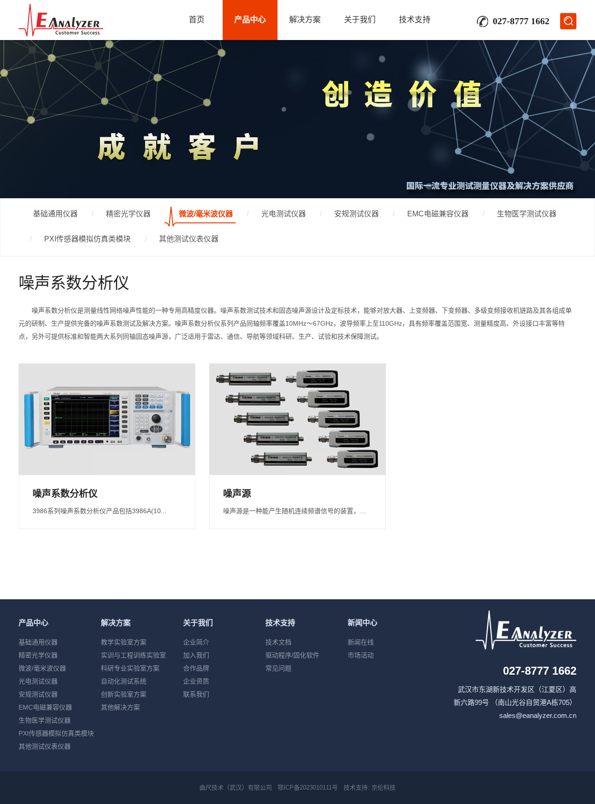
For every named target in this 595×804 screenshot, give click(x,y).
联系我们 (196, 694)
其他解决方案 (120, 707)
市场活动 (361, 655)
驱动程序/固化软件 (292, 655)
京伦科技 (383, 787)
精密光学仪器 (128, 214)
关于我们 (360, 19)
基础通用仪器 (55, 214)
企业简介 (196, 642)
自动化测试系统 (123, 681)
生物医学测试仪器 (526, 214)
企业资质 (196, 681)
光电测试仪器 (283, 214)
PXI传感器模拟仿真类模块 (87, 239)
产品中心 (250, 19)
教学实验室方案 (123, 642)
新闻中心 (362, 623)
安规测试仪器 (356, 214)
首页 (197, 19)
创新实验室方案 (123, 694)
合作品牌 (196, 668)
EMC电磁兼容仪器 (438, 214)
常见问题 (278, 668)
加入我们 (196, 655)
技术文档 (278, 642)
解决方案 (305, 19)
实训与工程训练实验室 (133, 655)
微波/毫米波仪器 (206, 214)
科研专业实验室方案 (130, 668)
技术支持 (414, 19)
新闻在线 (361, 642)
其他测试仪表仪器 (188, 239)
